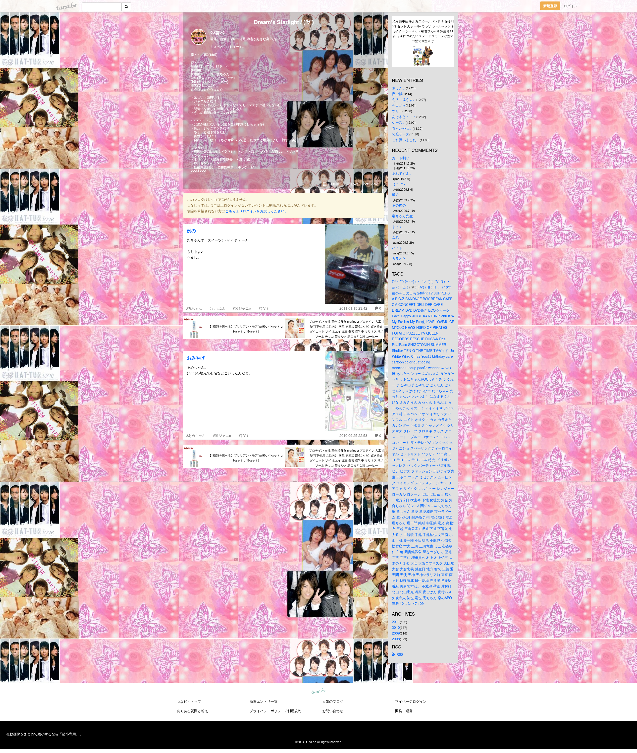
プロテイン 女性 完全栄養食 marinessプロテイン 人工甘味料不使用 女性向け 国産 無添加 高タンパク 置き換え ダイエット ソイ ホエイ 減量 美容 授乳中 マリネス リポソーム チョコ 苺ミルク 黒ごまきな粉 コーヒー (346, 328)
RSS (399, 654)
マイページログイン (410, 701)
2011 (396, 621)
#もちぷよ (217, 308)
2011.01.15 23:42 (353, 308)
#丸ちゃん (194, 308)
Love (354, 183)
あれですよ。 (402, 173)
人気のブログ (332, 701)
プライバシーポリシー (267, 710)
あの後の (399, 205)
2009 (396, 633)
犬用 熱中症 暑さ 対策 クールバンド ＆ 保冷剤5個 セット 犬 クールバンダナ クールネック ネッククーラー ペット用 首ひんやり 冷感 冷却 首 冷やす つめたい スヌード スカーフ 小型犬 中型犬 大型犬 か (423, 31)
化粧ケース (400, 133)
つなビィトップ (189, 701)
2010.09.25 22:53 (353, 435)
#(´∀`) (263, 308)
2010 (396, 627)
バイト (397, 247)
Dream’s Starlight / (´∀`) (284, 22)
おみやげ (196, 357)
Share (373, 183)
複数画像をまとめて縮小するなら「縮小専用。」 (44, 733)
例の (191, 230)
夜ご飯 (397, 93)
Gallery (333, 183)
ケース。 (399, 122)
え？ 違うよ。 (404, 99)
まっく (397, 226)
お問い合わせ (332, 710)
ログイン (571, 5)
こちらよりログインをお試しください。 (256, 210)
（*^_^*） (399, 183)
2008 (396, 638)
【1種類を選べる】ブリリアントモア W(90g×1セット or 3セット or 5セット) (245, 328)
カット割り (400, 157)
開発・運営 (404, 710)
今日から (399, 105)
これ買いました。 (406, 139)
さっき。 (399, 87)
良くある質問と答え (192, 710)
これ (395, 236)
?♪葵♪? (217, 33)
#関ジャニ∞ (242, 308)
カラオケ (399, 258)
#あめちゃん (196, 435)
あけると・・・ (404, 116)
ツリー (397, 110)
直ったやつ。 (402, 128)
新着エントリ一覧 (263, 701)
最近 (395, 194)
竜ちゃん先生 (402, 215)
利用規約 (294, 710)
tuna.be (318, 691)
